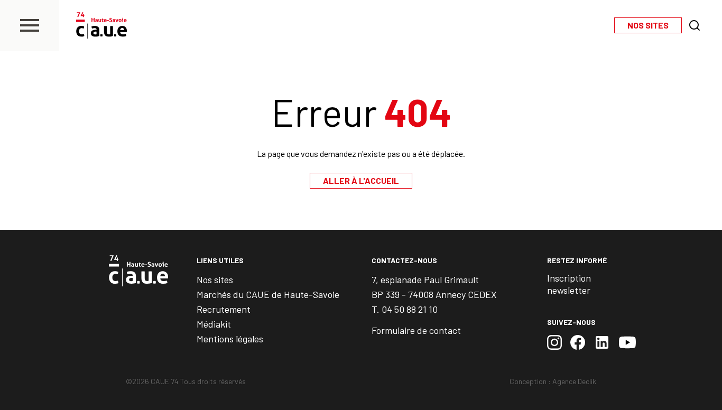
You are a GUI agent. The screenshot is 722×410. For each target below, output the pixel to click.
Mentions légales (230, 338)
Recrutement (224, 309)
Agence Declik (574, 381)
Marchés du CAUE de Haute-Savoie (268, 294)
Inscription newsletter (569, 284)
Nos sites (215, 279)
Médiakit (214, 324)
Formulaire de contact (416, 330)
